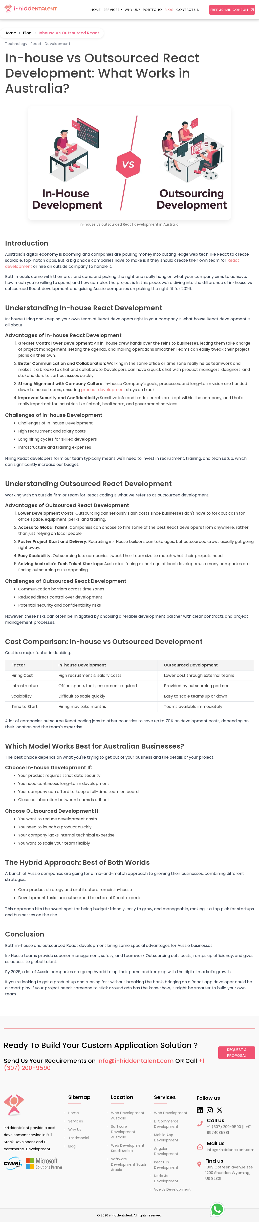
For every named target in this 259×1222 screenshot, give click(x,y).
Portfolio (152, 9)
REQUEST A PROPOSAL (237, 1052)
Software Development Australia (123, 1132)
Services (111, 9)
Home (96, 9)
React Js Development (166, 1165)
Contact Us (187, 9)
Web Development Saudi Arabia (127, 1148)
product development (103, 390)
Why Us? (132, 9)
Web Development (170, 1112)
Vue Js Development (172, 1189)
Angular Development (166, 1151)
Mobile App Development (166, 1137)
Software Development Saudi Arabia (128, 1164)
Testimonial (78, 1137)
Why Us (74, 1129)
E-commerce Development (166, 1124)
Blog (169, 9)
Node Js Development (166, 1178)
